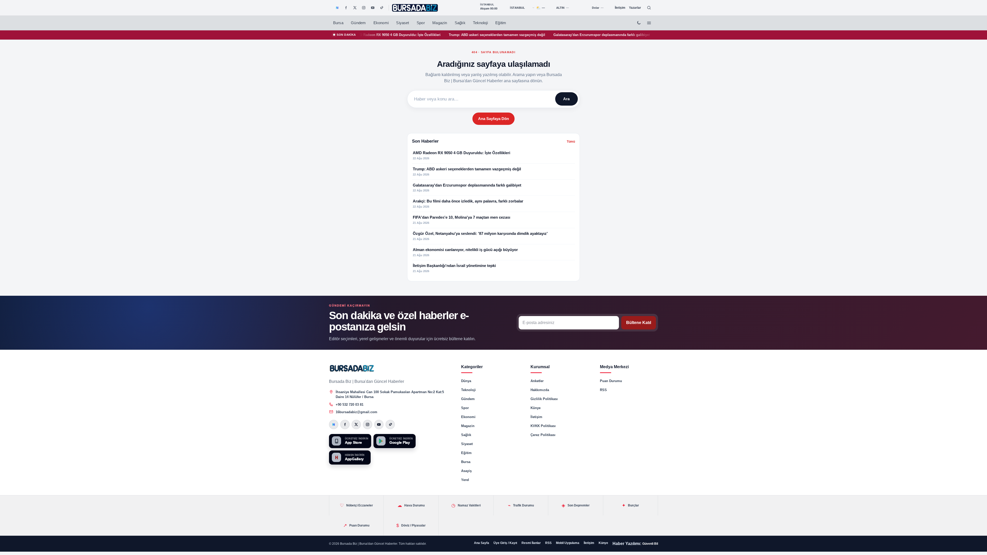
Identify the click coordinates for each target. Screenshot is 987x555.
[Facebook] (346, 8)
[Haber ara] (649, 8)
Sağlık (460, 23)
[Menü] (649, 23)
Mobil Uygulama (567, 543)
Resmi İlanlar (531, 543)
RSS (603, 390)
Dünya (466, 381)
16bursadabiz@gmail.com (356, 412)
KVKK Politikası (543, 426)
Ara (566, 99)
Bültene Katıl (638, 322)
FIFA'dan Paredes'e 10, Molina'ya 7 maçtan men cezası (442, 35)
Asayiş (466, 471)
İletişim (620, 8)
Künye (536, 408)
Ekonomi (381, 23)
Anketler (537, 381)
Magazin (439, 23)
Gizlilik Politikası (544, 399)
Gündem (358, 23)
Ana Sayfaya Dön (493, 118)
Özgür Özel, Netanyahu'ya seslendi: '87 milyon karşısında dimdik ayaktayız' (554, 35)
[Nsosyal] (337, 8)
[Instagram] (364, 8)
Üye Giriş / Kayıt (505, 543)
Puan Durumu (611, 381)
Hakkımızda (540, 390)
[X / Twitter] (355, 8)
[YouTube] (373, 8)
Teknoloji (480, 23)
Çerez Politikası (543, 435)
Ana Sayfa (481, 543)
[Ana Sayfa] (415, 8)
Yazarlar (635, 8)
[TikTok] (381, 8)
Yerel (465, 480)
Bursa (338, 23)
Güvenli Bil (650, 543)
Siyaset (402, 23)
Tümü (571, 141)
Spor (421, 23)
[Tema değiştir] (639, 23)
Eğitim (500, 23)
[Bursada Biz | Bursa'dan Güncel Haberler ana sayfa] (352, 368)
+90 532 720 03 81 (349, 404)
